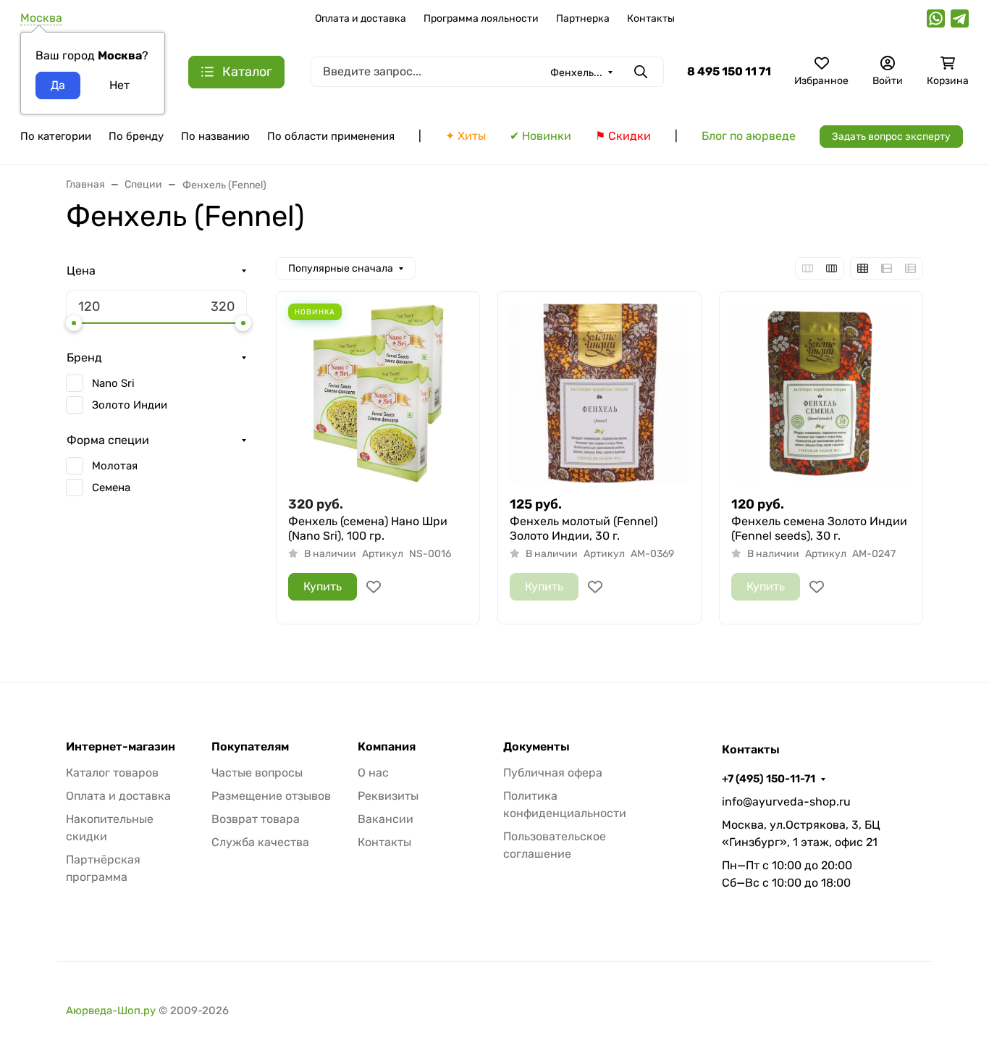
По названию (215, 136)
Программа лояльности (481, 18)
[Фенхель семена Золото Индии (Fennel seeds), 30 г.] (821, 393)
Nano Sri (113, 383)
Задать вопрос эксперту (891, 136)
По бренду (136, 136)
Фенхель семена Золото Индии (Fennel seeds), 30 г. (819, 528)
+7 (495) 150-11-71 (768, 778)
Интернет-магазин (120, 747)
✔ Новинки (540, 136)
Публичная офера (552, 772)
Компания (387, 747)
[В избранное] (373, 587)
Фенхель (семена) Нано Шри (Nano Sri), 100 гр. (367, 528)
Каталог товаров (112, 772)
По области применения (331, 136)
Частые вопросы (257, 772)
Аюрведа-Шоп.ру (111, 1010)
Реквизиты (388, 796)
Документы (536, 747)
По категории (55, 136)
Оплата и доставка (360, 18)
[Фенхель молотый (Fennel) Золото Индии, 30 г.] (599, 393)
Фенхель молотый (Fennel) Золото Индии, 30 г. (583, 528)
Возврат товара (255, 819)
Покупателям (250, 747)
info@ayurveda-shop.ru (786, 801)
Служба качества (260, 842)
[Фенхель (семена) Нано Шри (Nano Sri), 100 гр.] (378, 393)
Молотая (115, 465)
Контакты (651, 18)
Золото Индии (129, 404)
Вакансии (385, 819)
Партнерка (583, 18)
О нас (373, 772)
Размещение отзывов (271, 796)
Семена (111, 487)
